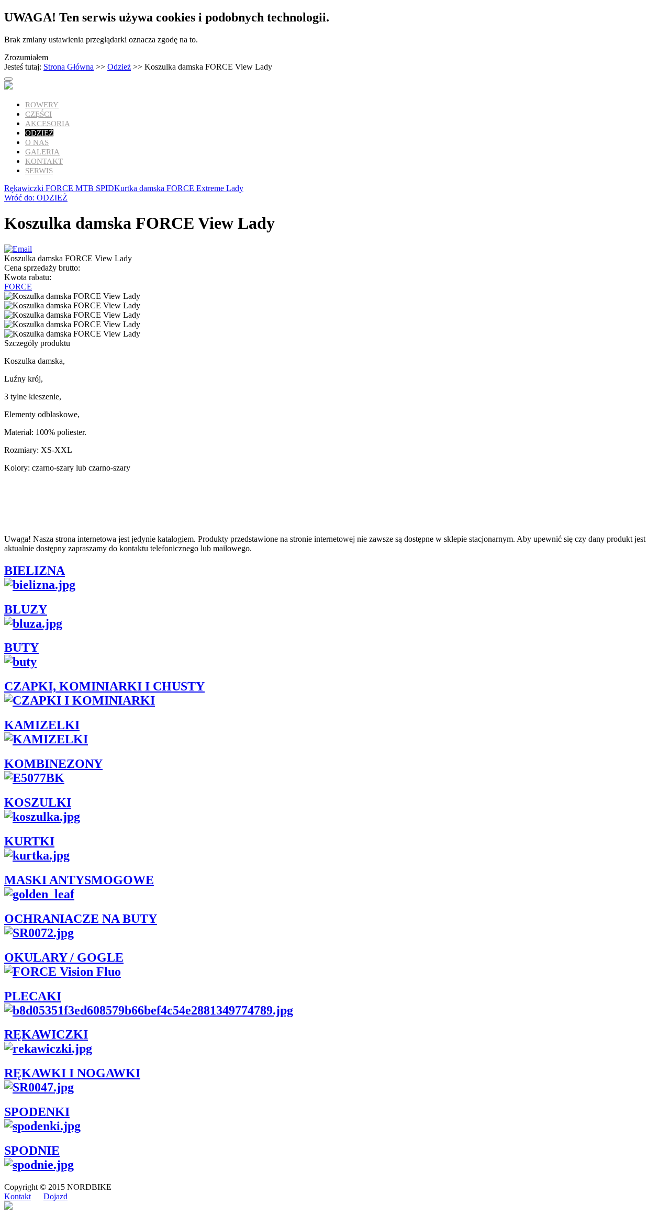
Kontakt (44, 161)
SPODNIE (32, 1150)
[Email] (18, 248)
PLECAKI (32, 996)
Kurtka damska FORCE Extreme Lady (178, 188)
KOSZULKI (37, 802)
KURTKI (29, 841)
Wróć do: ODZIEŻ (36, 197)
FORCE (18, 286)
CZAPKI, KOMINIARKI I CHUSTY (104, 686)
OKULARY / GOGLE (64, 957)
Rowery (42, 105)
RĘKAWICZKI (46, 1034)
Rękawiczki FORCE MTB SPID (59, 188)
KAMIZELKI (42, 725)
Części (38, 114)
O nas (37, 142)
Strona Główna (68, 66)
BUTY (21, 647)
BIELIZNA (34, 570)
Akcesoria (47, 123)
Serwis (39, 170)
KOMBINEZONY (53, 764)
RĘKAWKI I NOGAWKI (72, 1073)
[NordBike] (8, 86)
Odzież (119, 66)
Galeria (42, 152)
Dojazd (55, 1196)
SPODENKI (37, 1112)
